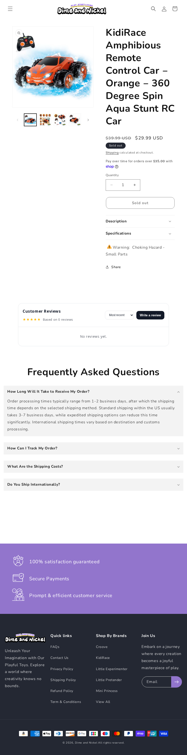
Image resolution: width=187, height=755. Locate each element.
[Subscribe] (176, 682)
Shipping (112, 153)
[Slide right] (88, 120)
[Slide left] (17, 120)
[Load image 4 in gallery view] (75, 120)
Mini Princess (107, 691)
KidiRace (103, 657)
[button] (10, 8)
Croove (102, 647)
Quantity (112, 175)
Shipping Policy (63, 680)
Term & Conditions (65, 702)
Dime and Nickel (86, 743)
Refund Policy (61, 691)
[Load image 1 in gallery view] (30, 120)
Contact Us (59, 657)
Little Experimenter (111, 669)
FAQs (54, 647)
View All (103, 702)
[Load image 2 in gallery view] (45, 120)
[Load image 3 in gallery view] (60, 120)
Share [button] (116, 267)
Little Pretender (109, 680)
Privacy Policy (61, 669)
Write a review (150, 315)
